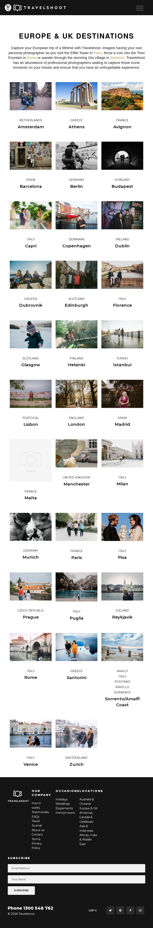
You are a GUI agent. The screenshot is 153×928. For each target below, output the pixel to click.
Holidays (61, 799)
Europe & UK (88, 808)
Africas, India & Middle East (88, 839)
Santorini (117, 58)
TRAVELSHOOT (18, 801)
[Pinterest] (120, 910)
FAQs (35, 817)
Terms (36, 839)
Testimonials (40, 812)
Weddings (63, 804)
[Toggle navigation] (139, 8)
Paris (98, 53)
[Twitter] (110, 910)
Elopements (64, 808)
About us (38, 830)
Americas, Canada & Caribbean (86, 817)
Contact (37, 834)
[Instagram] (140, 910)
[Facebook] (130, 910)
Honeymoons (65, 813)
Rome (31, 58)
